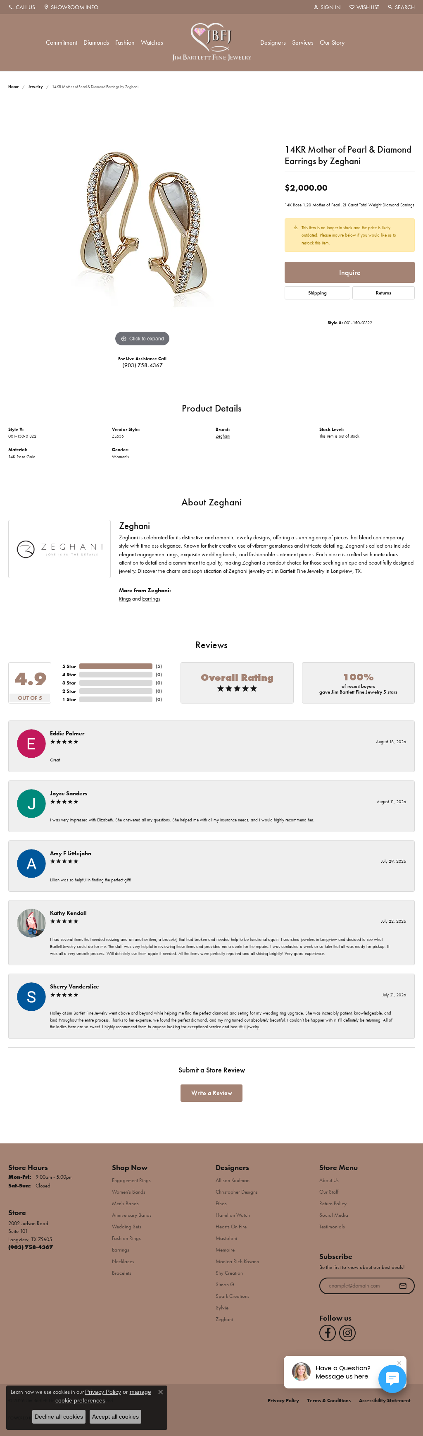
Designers (273, 42)
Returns (383, 293)
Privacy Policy (283, 1400)
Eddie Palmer (67, 733)
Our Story (332, 42)
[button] (327, 7)
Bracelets (121, 1272)
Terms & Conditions (329, 1400)
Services (303, 42)
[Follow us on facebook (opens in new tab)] (327, 1333)
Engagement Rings (131, 1180)
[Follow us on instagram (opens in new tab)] (347, 1333)
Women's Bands (128, 1191)
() (159, 666)
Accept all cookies (115, 1416)
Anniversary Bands (132, 1214)
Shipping (317, 293)
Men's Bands (125, 1203)
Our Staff (328, 1191)
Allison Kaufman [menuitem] (233, 1180)
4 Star (69, 674)
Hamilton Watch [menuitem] (233, 1214)
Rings (125, 598)
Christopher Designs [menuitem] (237, 1191)
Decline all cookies (59, 1416)
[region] (142, 225)
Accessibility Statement (385, 1400)
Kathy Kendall (68, 913)
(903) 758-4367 (142, 365)
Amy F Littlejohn (70, 853)
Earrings (151, 598)
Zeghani (223, 436)
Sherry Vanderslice (74, 986)
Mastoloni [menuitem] (226, 1238)
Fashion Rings (126, 1238)
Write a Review (211, 1093)
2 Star (69, 691)
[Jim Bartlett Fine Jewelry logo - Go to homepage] (211, 42)
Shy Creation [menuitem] (229, 1272)
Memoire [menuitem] (225, 1249)
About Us (329, 1180)
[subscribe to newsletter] (403, 1285)
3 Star (69, 683)
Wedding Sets (126, 1226)
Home (13, 86)
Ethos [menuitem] (221, 1203)
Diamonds (96, 42)
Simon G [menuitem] (225, 1284)
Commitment (61, 42)
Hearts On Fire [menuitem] (231, 1226)
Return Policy (333, 1203)
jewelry (35, 86)
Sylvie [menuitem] (222, 1307)
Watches (152, 42)
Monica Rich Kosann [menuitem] (237, 1261)
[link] (21, 7)
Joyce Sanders (68, 793)
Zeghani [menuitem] (224, 1319)
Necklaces (123, 1261)
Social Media (333, 1214)
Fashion (125, 42)
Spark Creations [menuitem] (233, 1296)
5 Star (69, 666)
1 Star (69, 699)
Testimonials (332, 1226)
